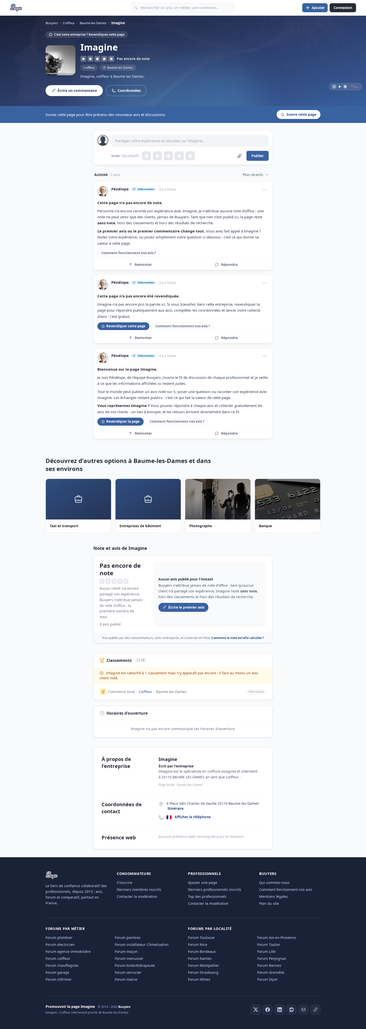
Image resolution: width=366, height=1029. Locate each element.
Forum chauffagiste (62, 965)
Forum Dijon (267, 979)
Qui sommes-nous (274, 882)
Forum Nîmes (199, 979)
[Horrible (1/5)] (146, 155)
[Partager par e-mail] (303, 1010)
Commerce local (121, 691)
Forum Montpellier (203, 965)
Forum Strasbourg (203, 972)
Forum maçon (126, 951)
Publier (257, 155)
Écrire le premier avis (186, 607)
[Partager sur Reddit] (292, 1010)
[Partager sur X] (256, 1010)
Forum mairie (126, 979)
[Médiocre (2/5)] (157, 155)
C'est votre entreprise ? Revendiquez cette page (89, 34)
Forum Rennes (269, 965)
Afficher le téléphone (193, 816)
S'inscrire (124, 882)
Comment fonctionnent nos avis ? (128, 253)
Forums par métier (65, 928)
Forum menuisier (129, 958)
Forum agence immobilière (68, 951)
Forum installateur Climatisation (142, 944)
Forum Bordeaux (202, 951)
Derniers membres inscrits (139, 889)
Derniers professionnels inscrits (214, 889)
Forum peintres (127, 937)
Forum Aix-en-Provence (276, 937)
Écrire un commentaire (77, 90)
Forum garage (57, 972)
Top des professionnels (207, 896)
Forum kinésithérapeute (135, 965)
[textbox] (190, 141)
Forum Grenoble (270, 972)
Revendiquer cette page (125, 326)
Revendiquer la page (123, 421)
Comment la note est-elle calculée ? (237, 638)
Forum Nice (197, 944)
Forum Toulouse (201, 937)
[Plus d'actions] (265, 190)
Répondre (229, 264)
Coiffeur (89, 67)
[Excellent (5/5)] (190, 155)
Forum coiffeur (58, 958)
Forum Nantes (200, 958)
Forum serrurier (128, 972)
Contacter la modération (137, 896)
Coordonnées (129, 90)
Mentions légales (273, 896)
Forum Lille (266, 951)
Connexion (343, 7)
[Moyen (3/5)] (168, 155)
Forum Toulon (268, 944)
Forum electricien (60, 944)
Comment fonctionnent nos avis (285, 889)
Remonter (143, 264)
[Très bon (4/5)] (179, 155)
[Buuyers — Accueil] (16, 8)
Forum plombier (59, 937)
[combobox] (183, 7)
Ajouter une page (202, 882)
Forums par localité (210, 928)
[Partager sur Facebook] (268, 1010)
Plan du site (269, 903)
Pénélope (120, 189)
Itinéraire (175, 808)
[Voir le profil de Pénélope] (102, 191)
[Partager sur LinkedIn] (280, 1010)
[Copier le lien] (315, 1010)
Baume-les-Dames (171, 691)
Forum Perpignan (271, 958)
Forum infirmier (59, 979)
